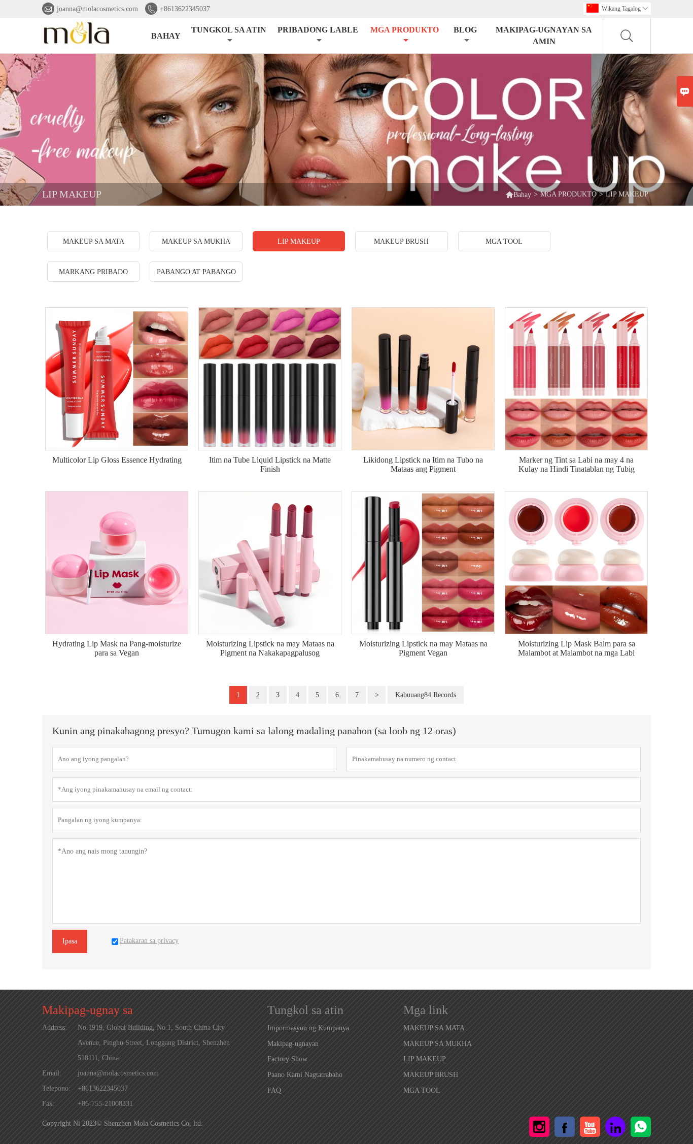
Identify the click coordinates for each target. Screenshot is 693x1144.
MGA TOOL (421, 1090)
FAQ (274, 1090)
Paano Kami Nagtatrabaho (304, 1074)
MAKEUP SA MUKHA (437, 1044)
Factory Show (287, 1059)
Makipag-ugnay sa (87, 1010)
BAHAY (166, 35)
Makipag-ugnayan (293, 1044)
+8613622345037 (185, 9)
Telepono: (56, 1088)
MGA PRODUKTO (404, 29)
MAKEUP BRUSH (430, 1074)
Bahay (518, 194)
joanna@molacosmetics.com (97, 9)
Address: (54, 1027)
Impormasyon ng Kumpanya (308, 1028)
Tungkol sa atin (228, 29)
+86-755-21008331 (105, 1103)
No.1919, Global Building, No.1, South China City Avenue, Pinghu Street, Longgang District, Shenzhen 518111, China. (154, 1043)
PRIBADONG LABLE (318, 29)
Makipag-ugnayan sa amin (544, 35)
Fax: (48, 1103)
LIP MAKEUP (424, 1059)
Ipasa (69, 941)
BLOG (465, 29)
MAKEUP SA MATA (434, 1028)
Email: (51, 1073)
